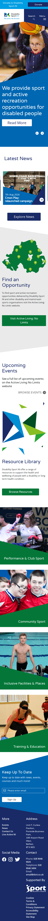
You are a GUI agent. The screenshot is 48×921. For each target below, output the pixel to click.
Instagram (10, 859)
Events (5, 825)
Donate (38, 4)
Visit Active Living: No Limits (24, 320)
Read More (16, 122)
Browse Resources (20, 492)
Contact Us (7, 831)
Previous (37, 133)
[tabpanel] (24, 82)
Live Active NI (9, 834)
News (5, 828)
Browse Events (29, 392)
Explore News (24, 216)
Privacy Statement (35, 907)
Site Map (30, 916)
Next (42, 133)
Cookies (30, 897)
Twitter (17, 859)
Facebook (4, 859)
